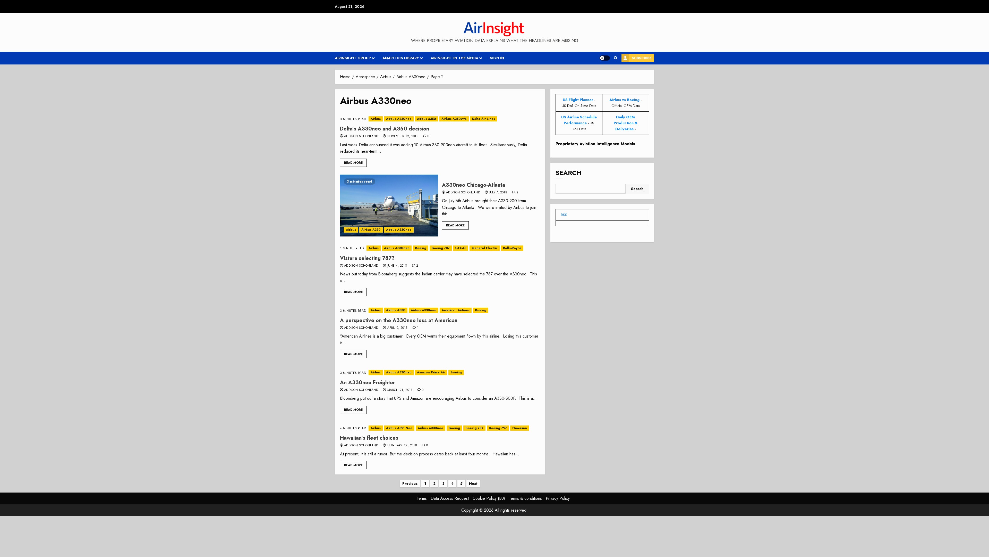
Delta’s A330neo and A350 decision (384, 129)
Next (473, 483)
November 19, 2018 (402, 136)
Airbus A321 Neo (399, 428)
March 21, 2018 (400, 390)
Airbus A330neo (399, 119)
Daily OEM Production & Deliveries (625, 123)
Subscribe (642, 58)
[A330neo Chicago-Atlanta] (389, 205)
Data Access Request (450, 498)
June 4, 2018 (397, 266)
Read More (353, 162)
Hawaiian (519, 428)
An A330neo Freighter (367, 382)
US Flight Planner (578, 99)
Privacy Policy (558, 498)
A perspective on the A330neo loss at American (398, 320)
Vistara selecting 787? (367, 258)
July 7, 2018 (498, 193)
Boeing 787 (441, 248)
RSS (564, 214)
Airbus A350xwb (454, 119)
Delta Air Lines (483, 119)
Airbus (376, 119)
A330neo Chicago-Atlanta (473, 185)
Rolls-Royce (512, 248)
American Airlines (456, 310)
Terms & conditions (525, 498)
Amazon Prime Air (431, 372)
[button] (615, 58)
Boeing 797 (498, 428)
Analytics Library (400, 58)
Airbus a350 (426, 119)
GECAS (460, 248)
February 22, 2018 (402, 446)
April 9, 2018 (397, 328)
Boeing (420, 248)
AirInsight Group (353, 58)
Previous (409, 483)
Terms (422, 498)
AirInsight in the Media (454, 58)
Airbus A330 (371, 229)
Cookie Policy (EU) (489, 498)
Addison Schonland (361, 136)
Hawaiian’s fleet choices (369, 438)
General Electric (485, 248)
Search (568, 172)
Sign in (497, 58)
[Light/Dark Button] (605, 58)
